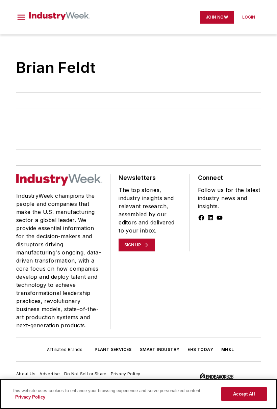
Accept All (244, 394)
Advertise (50, 373)
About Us (25, 373)
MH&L (227, 349)
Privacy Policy (126, 373)
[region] (138, 394)
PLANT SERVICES (113, 349)
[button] (21, 17)
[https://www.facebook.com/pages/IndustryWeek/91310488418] (201, 217)
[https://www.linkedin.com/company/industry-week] (210, 217)
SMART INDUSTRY (160, 349)
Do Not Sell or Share (85, 373)
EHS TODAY (200, 349)
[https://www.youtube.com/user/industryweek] (219, 217)
